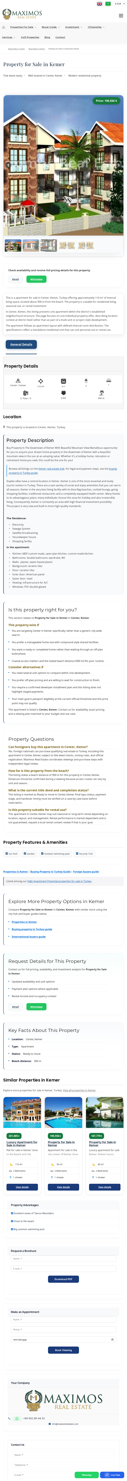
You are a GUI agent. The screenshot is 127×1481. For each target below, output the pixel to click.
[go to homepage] (4, 27)
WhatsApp (36, 279)
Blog (47, 37)
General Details (21, 344)
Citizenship (94, 27)
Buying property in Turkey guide (32, 929)
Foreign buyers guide (86, 871)
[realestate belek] (22, 14)
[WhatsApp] (17, 1418)
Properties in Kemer (15, 871)
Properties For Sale (21, 27)
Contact (60, 37)
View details (22, 1187)
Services (7, 37)
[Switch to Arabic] (108, 3)
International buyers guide (29, 936)
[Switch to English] (99, 3)
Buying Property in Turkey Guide (50, 871)
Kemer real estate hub (51, 468)
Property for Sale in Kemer (61, 1144)
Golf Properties (30, 37)
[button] (121, 15)
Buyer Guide (49, 27)
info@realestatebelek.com (65, 1424)
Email (15, 279)
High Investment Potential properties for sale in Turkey (59, 881)
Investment (72, 27)
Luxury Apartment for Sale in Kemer (22, 1144)
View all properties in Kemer (79, 1090)
